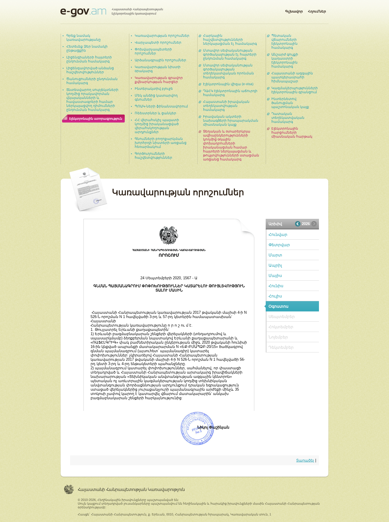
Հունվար (278, 234)
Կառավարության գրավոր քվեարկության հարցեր (159, 80)
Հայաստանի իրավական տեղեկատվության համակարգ (226, 106)
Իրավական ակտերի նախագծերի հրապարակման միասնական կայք (230, 121)
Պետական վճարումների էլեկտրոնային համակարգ (284, 42)
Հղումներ (317, 10)
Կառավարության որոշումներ (162, 36)
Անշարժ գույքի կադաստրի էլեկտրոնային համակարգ (284, 60)
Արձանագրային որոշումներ (160, 60)
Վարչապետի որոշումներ (158, 42)
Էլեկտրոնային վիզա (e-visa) (228, 84)
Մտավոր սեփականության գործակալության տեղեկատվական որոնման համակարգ (228, 71)
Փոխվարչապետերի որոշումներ (153, 51)
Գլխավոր (293, 10)
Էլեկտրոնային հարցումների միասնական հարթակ (291, 132)
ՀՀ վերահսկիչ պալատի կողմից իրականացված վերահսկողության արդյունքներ (157, 126)
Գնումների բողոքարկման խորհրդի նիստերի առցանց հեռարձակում (161, 143)
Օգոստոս (278, 306)
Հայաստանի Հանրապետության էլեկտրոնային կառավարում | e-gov (111, 13)
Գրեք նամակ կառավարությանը (83, 38)
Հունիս (276, 286)
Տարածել (305, 460)
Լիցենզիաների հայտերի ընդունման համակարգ (89, 59)
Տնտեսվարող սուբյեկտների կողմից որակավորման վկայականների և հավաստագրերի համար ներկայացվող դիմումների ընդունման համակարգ (92, 100)
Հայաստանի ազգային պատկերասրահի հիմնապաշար (292, 77)
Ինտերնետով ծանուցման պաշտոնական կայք (290, 103)
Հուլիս (275, 296)
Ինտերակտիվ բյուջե (154, 89)
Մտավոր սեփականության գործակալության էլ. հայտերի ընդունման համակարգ (230, 54)
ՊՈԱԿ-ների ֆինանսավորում (161, 106)
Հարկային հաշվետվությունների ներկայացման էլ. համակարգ (230, 40)
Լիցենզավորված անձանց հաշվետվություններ (90, 70)
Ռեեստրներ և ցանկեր (155, 113)
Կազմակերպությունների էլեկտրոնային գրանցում (294, 90)
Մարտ (275, 255)
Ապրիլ (275, 265)
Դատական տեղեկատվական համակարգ (287, 118)
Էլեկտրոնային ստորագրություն (95, 118)
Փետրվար (279, 244)
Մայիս (275, 275)
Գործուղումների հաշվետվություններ (153, 156)
